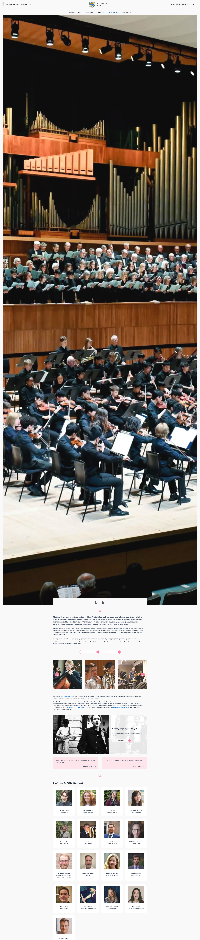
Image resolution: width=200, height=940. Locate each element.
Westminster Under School (12, 4)
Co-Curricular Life (109, 606)
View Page (121, 740)
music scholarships (65, 696)
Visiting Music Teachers (109, 652)
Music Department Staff (88, 652)
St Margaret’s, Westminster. (76, 707)
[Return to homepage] (3, 3)
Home (82, 606)
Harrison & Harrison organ (120, 707)
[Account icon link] (193, 4)
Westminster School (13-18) (93, 606)
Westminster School (26, 4)
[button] (82, 12)
